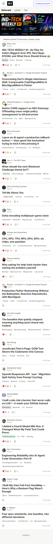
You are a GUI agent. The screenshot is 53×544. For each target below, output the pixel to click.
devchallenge (17, 174)
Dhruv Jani (11, 44)
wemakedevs (8, 147)
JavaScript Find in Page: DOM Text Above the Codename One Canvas (23, 350)
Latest (17, 10)
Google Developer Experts (36, 73)
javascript (38, 272)
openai (5, 381)
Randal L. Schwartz (15, 73)
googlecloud (30, 118)
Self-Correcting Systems (17, 186)
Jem (9, 160)
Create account (42, 3)
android (20, 356)
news (5, 60)
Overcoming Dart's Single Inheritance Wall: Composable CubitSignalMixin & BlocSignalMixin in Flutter (24, 82)
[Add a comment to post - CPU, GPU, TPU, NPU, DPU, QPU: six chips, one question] (16, 250)
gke (21, 118)
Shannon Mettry (13, 258)
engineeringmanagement (13, 466)
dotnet (14, 381)
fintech (46, 329)
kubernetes (7, 118)
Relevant (6, 10)
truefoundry (21, 147)
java (4, 356)
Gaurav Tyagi (12, 479)
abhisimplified (12, 394)
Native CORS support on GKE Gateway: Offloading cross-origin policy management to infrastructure (25, 111)
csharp (22, 381)
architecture (21, 89)
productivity (15, 272)
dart (12, 89)
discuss (28, 60)
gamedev (6, 219)
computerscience (24, 246)
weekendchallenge (33, 174)
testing (29, 436)
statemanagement (37, 89)
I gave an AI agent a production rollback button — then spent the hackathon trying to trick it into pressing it (26, 140)
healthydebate (8, 436)
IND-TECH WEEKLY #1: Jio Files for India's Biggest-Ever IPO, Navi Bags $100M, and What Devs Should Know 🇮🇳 (26, 53)
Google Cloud (29, 102)
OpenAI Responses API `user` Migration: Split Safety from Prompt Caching (26, 376)
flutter (5, 89)
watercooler (7, 197)
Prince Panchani (13, 131)
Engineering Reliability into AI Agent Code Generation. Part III (23, 457)
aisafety (27, 462)
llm (23, 436)
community (29, 197)
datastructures (15, 495)
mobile (12, 356)
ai (15, 118)
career (19, 60)
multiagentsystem (10, 462)
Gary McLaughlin (14, 313)
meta (45, 174)
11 (19, 65)
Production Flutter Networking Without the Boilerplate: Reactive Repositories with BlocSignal (25, 293)
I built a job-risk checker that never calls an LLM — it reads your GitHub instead (26, 402)
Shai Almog (11, 342)
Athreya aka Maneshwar (17, 232)
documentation (9, 521)
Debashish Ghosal (14, 420)
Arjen (9, 209)
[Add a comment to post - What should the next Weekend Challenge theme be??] (16, 178)
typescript (27, 219)
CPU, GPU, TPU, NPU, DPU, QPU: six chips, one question (23, 240)
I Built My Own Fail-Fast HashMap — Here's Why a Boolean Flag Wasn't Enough (23, 488)
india (11, 60)
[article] (26, 35)
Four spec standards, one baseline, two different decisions (25, 515)
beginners (27, 272)
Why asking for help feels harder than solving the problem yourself (24, 266)
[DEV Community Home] (10, 3)
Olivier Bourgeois (14, 102)
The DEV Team (20, 160)
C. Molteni (11, 508)
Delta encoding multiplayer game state (25, 215)
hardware (6, 246)
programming (40, 246)
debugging (7, 329)
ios (27, 356)
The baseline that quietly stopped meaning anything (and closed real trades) (22, 322)
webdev (36, 147)
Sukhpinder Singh (14, 368)
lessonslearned (34, 329)
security (31, 381)
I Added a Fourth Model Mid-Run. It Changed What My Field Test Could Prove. (23, 429)
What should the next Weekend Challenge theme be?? (21, 168)
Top (26, 10)
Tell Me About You (12, 192)
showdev (6, 407)
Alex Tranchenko (13, 449)
